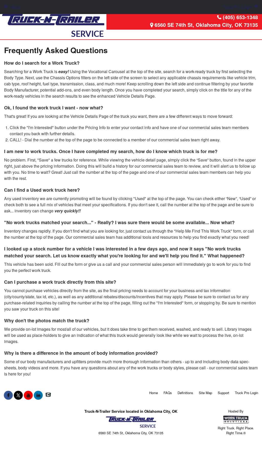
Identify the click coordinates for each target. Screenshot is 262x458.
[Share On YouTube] (28, 395)
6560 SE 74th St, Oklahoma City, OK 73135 (206, 24)
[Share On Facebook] (8, 395)
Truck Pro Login (246, 392)
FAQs (167, 392)
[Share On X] (18, 395)
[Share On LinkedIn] (38, 395)
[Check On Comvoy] (48, 395)
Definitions (185, 392)
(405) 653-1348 (240, 17)
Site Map (205, 392)
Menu (15, 7)
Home (153, 392)
